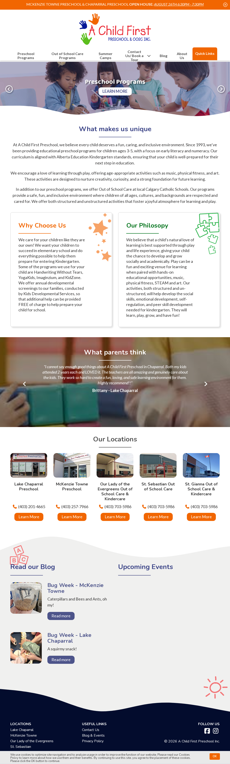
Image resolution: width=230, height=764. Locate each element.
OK (215, 756)
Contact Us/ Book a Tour (134, 56)
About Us (182, 56)
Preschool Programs (26, 56)
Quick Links (205, 53)
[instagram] (216, 731)
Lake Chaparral (21, 729)
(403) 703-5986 (117, 506)
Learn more (115, 91)
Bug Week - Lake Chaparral (26, 654)
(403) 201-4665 (31, 506)
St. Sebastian (20, 746)
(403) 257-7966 (74, 506)
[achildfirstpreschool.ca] (115, 28)
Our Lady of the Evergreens (31, 741)
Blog (163, 56)
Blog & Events (93, 735)
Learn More (28, 516)
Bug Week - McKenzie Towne (26, 604)
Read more (61, 615)
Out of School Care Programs (67, 56)
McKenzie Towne (23, 735)
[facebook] (207, 731)
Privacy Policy (93, 741)
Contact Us (90, 729)
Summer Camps (106, 56)
